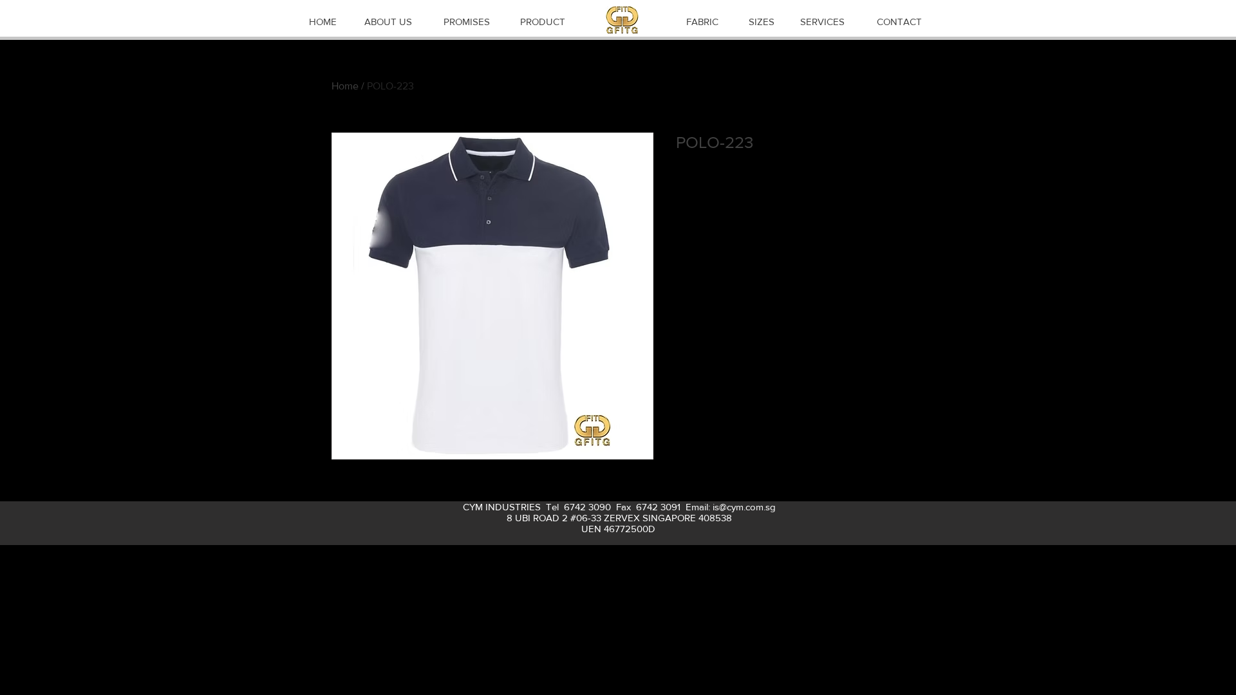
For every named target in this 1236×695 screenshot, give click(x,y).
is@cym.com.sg (744, 506)
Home (345, 85)
